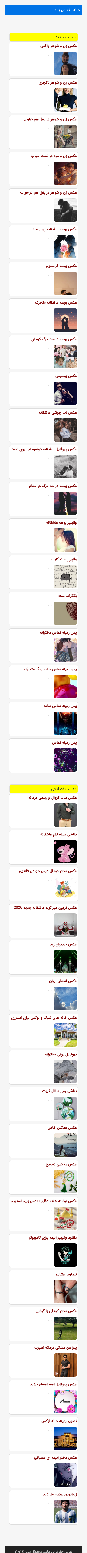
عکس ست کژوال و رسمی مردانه (52, 798)
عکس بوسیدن (66, 376)
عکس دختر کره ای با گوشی (56, 1311)
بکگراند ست (67, 596)
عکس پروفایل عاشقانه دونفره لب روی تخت (43, 449)
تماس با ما (61, 10)
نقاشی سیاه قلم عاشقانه (58, 834)
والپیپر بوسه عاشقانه (61, 522)
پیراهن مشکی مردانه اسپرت (55, 1348)
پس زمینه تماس (64, 742)
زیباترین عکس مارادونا (59, 1494)
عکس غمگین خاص (62, 1128)
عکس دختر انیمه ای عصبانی (55, 1458)
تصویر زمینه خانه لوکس (59, 1421)
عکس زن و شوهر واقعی (58, 46)
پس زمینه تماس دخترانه (58, 632)
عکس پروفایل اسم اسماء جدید (53, 1384)
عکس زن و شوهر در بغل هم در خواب (48, 192)
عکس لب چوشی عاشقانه (58, 412)
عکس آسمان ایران (63, 981)
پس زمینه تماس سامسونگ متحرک (50, 669)
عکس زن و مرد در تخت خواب (54, 156)
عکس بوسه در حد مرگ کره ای (54, 339)
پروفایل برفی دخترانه (61, 1054)
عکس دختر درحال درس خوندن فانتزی (48, 871)
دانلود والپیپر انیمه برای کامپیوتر (53, 1238)
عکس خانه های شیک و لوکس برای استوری (44, 1018)
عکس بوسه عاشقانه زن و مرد (54, 229)
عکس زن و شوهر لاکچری (58, 82)
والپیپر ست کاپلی (64, 559)
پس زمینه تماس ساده (60, 706)
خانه (76, 10)
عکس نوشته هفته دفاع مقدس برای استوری (44, 1201)
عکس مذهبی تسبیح (61, 1164)
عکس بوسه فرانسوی (61, 266)
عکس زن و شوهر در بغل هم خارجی (50, 119)
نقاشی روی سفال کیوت (59, 1091)
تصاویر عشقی (66, 1274)
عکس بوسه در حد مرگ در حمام (53, 486)
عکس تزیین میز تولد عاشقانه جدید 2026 (45, 908)
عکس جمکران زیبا (63, 944)
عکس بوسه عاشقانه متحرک (56, 302)
